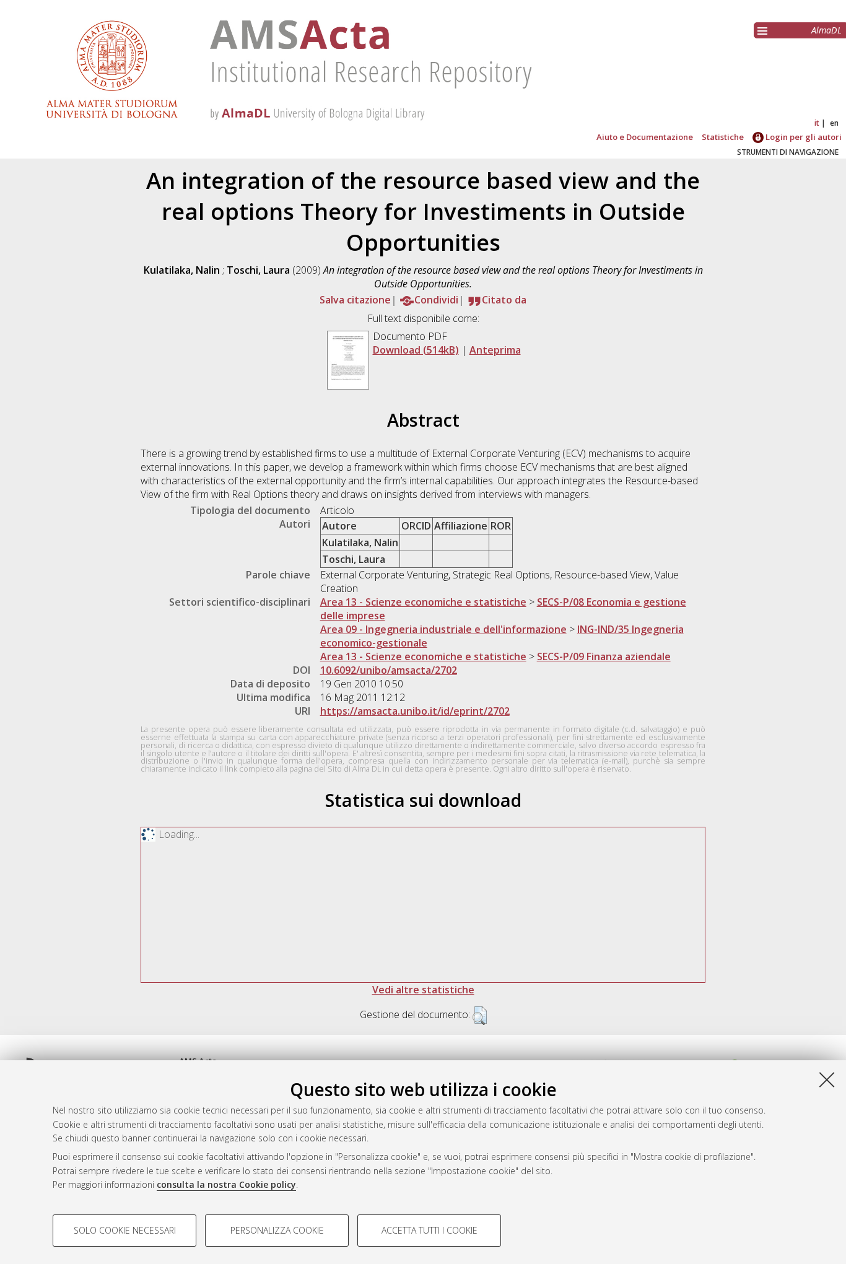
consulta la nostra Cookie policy (226, 1184)
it (816, 123)
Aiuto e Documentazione (644, 136)
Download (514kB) (416, 350)
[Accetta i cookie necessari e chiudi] (827, 1079)
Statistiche (723, 136)
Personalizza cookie (277, 1230)
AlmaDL (826, 30)
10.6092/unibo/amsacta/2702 (388, 670)
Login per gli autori (803, 136)
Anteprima (495, 350)
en (834, 123)
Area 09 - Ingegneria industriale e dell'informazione (443, 629)
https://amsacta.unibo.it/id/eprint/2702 (415, 711)
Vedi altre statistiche (423, 989)
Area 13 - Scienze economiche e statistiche (423, 602)
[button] (480, 1015)
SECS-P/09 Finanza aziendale (604, 656)
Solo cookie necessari (125, 1230)
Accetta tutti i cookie (430, 1230)
